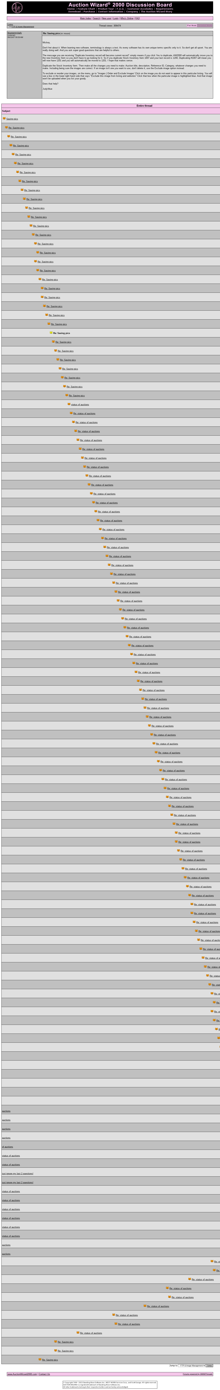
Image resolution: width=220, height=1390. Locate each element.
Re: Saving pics (16, 128)
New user (106, 18)
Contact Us (44, 1374)
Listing (10, 25)
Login (115, 18)
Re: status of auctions (84, 413)
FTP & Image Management (23, 27)
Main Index (85, 18)
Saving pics (12, 119)
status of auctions (80, 404)
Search (96, 18)
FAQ (137, 18)
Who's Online (126, 18)
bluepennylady (15, 33)
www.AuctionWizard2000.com (22, 1374)
